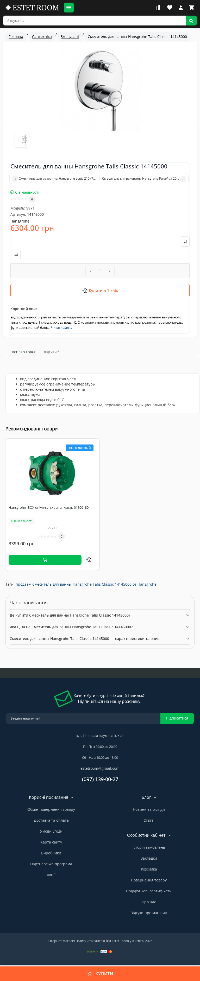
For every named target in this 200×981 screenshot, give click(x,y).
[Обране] (170, 7)
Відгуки (51, 352)
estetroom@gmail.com (100, 768)
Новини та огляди (149, 809)
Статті (148, 820)
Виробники (51, 853)
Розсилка (149, 869)
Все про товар (24, 352)
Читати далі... (61, 327)
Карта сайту (51, 842)
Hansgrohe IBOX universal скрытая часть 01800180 (49, 507)
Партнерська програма (51, 863)
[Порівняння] (159, 7)
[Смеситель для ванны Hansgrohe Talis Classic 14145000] (100, 90)
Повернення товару (149, 880)
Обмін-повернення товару (51, 809)
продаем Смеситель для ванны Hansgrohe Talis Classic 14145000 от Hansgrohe (86, 584)
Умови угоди (51, 831)
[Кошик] (191, 7)
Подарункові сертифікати (149, 890)
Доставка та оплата (51, 820)
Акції (51, 874)
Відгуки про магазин (148, 912)
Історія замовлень (149, 847)
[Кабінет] (181, 7)
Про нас (149, 901)
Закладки (149, 858)
